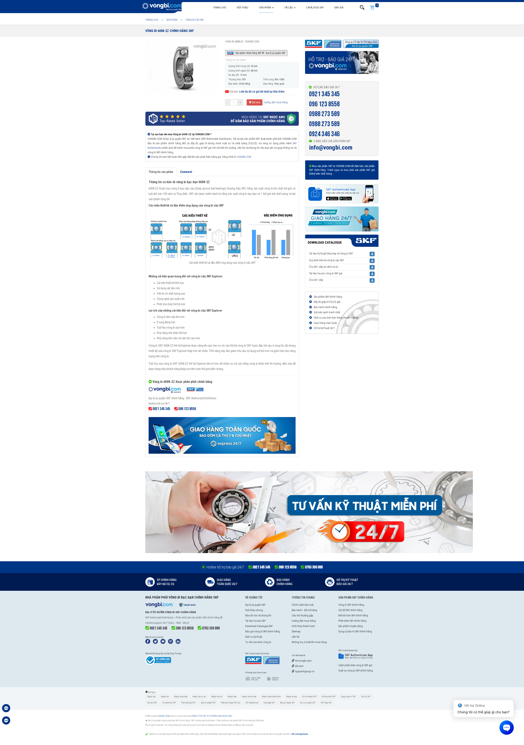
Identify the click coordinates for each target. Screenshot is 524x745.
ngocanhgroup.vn (304, 671)
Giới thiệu (242, 7)
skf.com (299, 666)
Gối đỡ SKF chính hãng (350, 610)
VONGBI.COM (244, 156)
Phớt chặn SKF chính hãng (352, 620)
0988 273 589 (324, 114)
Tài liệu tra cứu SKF (255, 620)
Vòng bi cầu (151, 696)
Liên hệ (295, 636)
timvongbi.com (303, 660)
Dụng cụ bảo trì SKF (348, 696)
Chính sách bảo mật (303, 604)
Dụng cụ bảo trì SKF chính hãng (355, 631)
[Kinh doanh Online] (6, 710)
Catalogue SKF (315, 7)
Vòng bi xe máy (291, 696)
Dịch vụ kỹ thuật (253, 636)
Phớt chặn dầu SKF (188, 703)
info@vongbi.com (330, 147)
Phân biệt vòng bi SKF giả (230, 703)
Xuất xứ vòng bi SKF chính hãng (355, 670)
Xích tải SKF (366, 696)
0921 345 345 (324, 94)
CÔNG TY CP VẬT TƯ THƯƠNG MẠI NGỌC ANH (211, 716)
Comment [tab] (186, 171)
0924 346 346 (324, 134)
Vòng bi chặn (232, 696)
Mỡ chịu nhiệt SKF (329, 696)
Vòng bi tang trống (180, 696)
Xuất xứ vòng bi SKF (208, 703)
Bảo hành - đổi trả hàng (304, 610)
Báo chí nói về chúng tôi (258, 615)
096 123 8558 (324, 104)
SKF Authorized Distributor (159, 617)
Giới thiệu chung (254, 610)
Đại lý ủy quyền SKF (255, 604)
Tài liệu (289, 7)
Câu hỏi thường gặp (302, 615)
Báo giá (338, 7)
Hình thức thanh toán (303, 626)
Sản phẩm (265, 7)
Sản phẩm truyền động (350, 626)
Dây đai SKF (152, 703)
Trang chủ (219, 7)
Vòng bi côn (165, 696)
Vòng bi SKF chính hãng (351, 604)
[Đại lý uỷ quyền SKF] (176, 390)
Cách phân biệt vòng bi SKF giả (355, 665)
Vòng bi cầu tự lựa (199, 696)
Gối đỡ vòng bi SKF (309, 696)
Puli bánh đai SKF (169, 703)
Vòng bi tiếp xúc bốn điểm (271, 696)
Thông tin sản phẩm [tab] (161, 171)
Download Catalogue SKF (259, 626)
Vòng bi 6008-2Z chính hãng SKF (169, 31)
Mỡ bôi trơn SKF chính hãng (353, 615)
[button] (362, 7)
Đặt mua (255, 102)
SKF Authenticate (252, 703)
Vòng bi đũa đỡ (216, 696)
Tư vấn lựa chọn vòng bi (258, 642)
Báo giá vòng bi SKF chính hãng (262, 631)
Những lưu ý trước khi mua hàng (309, 642)
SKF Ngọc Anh (326, 703)
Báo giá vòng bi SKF (287, 703)
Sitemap (296, 631)
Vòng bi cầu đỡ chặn (249, 696)
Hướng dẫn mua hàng (275, 102)
